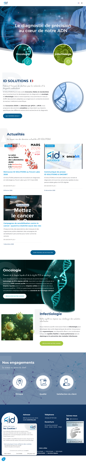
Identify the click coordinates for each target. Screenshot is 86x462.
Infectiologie (63, 54)
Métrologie (59, 451)
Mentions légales (52, 453)
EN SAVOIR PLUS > (10, 186)
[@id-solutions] (67, 419)
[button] (81, 3)
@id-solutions (74, 419)
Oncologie (23, 54)
